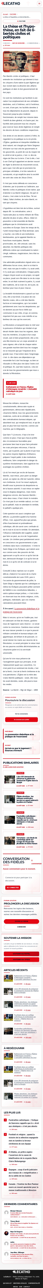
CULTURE (13, 14)
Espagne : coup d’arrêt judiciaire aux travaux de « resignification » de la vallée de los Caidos (23, 1173)
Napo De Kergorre (18, 43)
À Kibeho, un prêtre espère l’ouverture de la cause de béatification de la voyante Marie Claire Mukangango (23, 1156)
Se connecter (13, 887)
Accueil (5, 14)
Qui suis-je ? (7, 1283)
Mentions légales (20, 1283)
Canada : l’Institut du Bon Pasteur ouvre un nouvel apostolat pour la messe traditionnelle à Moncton (23, 1187)
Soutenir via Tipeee (21, 959)
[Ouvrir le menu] (39, 3)
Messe (15, 1287)
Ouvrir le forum (21, 921)
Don (20, 1287)
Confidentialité (34, 1283)
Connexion (21, 927)
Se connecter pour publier (21, 719)
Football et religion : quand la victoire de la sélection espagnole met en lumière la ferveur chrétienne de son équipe (23, 1139)
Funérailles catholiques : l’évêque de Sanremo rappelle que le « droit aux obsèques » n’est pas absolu (24, 1123)
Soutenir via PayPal (21, 954)
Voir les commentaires (21, 714)
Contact (26, 1287)
